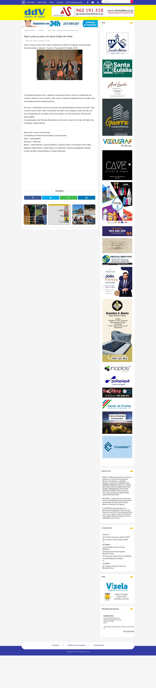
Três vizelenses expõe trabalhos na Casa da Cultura (59, 220)
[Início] (23, 2)
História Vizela (41, 2)
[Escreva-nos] (97, 2)
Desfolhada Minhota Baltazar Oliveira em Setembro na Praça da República (35, 219)
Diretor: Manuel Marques (74, 2)
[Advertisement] (59, 170)
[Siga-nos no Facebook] (87, 2)
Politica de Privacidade (76, 645)
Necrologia (30, 2)
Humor (51, 2)
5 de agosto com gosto (81, 221)
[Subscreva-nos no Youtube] (92, 2)
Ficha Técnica (99, 645)
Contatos (60, 2)
